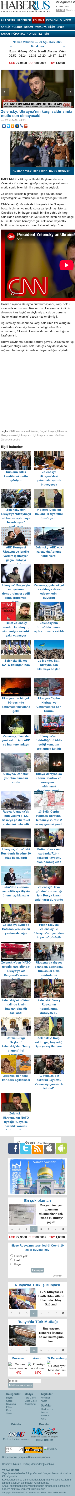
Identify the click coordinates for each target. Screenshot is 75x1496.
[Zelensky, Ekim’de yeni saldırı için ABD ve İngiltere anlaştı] (17, 717)
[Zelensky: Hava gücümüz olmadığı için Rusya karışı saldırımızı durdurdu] (50, 868)
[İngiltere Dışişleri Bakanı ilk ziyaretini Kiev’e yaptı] (50, 490)
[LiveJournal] (21, 126)
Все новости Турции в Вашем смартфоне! (26, 1457)
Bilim (51, 27)
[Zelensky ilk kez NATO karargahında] (17, 641)
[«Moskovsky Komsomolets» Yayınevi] (16, 1432)
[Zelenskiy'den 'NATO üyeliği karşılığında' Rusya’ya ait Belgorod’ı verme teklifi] (17, 943)
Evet (17, 1260)
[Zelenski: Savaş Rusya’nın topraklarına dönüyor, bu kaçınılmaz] (50, 981)
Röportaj (18, 33)
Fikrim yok (21, 1256)
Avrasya (41, 27)
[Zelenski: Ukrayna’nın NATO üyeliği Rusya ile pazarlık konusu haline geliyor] (17, 1094)
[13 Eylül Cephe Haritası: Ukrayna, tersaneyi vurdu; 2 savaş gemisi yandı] (50, 792)
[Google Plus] (26, 126)
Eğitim (9, 1407)
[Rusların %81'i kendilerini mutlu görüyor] (17, 453)
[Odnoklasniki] (13, 126)
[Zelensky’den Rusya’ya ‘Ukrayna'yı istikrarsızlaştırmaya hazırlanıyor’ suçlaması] (17, 490)
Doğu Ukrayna (48, 431)
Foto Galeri (30, 1397)
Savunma (11, 1404)
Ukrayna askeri (9, 435)
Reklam (45, 1415)
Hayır (17, 1264)
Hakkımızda (47, 1409)
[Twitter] (8, 126)
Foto (8, 1410)
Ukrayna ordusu (44, 435)
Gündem (65, 20)
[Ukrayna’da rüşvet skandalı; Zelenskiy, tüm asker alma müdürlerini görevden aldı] (50, 943)
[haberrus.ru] (26, 6)
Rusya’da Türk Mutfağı (38, 1322)
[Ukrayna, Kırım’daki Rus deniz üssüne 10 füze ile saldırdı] (17, 830)
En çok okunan (37, 1201)
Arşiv (43, 1418)
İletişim (44, 1412)
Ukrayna (62, 431)
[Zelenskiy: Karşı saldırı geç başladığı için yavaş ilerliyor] (50, 1019)
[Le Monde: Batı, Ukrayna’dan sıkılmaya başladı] (50, 641)
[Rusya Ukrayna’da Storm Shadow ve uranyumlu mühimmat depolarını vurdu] (50, 755)
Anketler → (59, 1275)
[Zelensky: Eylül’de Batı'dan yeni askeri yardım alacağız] (17, 906)
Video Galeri (31, 1401)
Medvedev (36, 1464)
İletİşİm (44, 33)
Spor (60, 27)
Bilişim (9, 1397)
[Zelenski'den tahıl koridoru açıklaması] (17, 1056)
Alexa (43, 1492)
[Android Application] (61, 1148)
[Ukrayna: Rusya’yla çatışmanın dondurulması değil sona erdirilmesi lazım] (17, 566)
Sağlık (9, 1401)
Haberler (24, 20)
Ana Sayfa (8, 20)
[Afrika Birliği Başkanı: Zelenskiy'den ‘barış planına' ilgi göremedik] (17, 1019)
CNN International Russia (23, 431)
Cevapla (37, 1270)
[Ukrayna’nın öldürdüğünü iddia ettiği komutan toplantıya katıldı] (50, 717)
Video (9, 1413)
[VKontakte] (4, 126)
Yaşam (5, 33)
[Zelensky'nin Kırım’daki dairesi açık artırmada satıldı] (50, 604)
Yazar (44, 1401)
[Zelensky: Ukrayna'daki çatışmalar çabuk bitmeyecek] (50, 453)
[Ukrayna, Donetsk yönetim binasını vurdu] (17, 755)
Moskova (49, 1464)
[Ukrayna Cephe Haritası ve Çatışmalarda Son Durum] (50, 679)
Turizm (28, 27)
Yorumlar (45, 1397)
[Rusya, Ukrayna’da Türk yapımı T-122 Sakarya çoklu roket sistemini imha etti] (17, 792)
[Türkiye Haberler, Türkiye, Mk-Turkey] (44, 1432)
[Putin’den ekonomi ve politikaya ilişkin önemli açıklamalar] (17, 868)
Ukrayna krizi (26, 435)
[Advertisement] (37, 390)
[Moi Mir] (17, 126)
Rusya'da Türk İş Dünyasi (37, 1285)
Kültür (17, 27)
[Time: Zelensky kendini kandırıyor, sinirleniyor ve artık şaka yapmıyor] (17, 604)
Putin (26, 1464)
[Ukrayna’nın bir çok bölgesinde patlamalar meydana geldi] (17, 679)
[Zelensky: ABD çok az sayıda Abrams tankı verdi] (50, 528)
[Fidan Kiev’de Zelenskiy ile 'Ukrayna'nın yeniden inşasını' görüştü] (50, 906)
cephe (16, 439)
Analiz (5, 27)
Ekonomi (52, 20)
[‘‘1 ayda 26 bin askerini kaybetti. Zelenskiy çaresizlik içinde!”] (50, 1056)
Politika (38, 20)
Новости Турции (11, 1464)
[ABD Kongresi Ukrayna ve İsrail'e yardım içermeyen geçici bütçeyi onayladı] (17, 528)
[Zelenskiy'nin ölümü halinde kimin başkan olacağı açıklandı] (17, 981)
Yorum (31, 33)
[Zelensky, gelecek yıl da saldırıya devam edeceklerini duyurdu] (50, 566)
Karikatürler (30, 1404)
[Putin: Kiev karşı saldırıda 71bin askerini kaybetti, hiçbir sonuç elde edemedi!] (50, 830)
